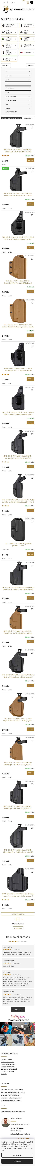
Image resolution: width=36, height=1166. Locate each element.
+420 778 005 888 (18, 1128)
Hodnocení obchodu (18, 937)
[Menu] (32, 2)
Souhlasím (17, 1161)
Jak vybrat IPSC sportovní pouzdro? (12, 1089)
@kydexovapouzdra (18, 1020)
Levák (10, 208)
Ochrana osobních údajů (9, 1069)
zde (2, 1150)
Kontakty (4, 1074)
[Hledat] (4, 2)
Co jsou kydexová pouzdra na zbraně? (13, 1111)
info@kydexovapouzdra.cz (21, 1134)
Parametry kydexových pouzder (11, 1101)
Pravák (4, 164)
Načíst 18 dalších (18, 914)
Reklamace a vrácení (7, 1067)
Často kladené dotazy (8, 1064)
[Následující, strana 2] (18, 919)
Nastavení (17, 1155)
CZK (12, 3)
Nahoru (19, 928)
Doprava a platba (6, 1059)
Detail (30, 160)
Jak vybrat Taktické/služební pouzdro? (13, 1092)
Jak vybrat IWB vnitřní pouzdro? (11, 1095)
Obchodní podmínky (7, 1071)
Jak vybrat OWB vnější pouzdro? (11, 1098)
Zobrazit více (18, 1010)
